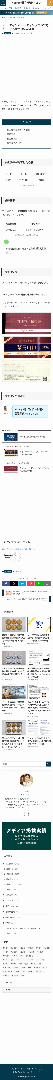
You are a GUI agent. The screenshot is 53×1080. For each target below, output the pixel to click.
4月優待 (17, 33)
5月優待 (38, 948)
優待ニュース (13, 884)
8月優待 (14, 952)
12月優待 (6, 956)
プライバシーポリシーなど (21, 1069)
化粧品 (33, 964)
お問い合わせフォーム (21, 1072)
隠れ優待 (12, 879)
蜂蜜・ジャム (20, 971)
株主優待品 (12, 138)
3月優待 (22, 948)
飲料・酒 (15, 975)
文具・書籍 (6, 968)
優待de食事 (12, 917)
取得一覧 (12, 869)
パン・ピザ (20, 960)
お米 (21, 956)
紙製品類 (37, 968)
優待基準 (11, 134)
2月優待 (14, 948)
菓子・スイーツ (8, 971)
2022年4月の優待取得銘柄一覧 (32, 437)
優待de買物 (12, 912)
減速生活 (11, 933)
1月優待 (5, 948)
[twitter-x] (24, 814)
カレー (38, 956)
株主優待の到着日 (15, 143)
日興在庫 (11, 895)
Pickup (14, 956)
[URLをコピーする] (47, 583)
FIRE (9, 923)
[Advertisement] (26, 64)
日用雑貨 (16, 968)
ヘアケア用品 (40, 960)
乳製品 (5, 964)
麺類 (22, 975)
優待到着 (7, 33)
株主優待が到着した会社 (18, 130)
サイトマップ (35, 1072)
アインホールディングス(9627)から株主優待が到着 (34, 453)
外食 (40, 964)
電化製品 (6, 975)
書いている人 (37, 1069)
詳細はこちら (41, 13)
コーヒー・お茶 (8, 960)
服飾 (23, 968)
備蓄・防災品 (23, 964)
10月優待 (31, 952)
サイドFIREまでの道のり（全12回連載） (23, 928)
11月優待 (40, 952)
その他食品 (29, 956)
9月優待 (22, 952)
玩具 (29, 968)
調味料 (30, 971)
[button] (6, 583)
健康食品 (13, 964)
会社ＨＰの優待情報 (26, 185)
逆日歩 (11, 889)
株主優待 (12, 864)
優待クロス (11, 906)
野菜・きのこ (40, 971)
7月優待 (5, 952)
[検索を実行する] (48, 764)
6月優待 (47, 948)
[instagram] (28, 814)
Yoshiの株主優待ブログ (26, 3)
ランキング (11, 900)
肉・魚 (45, 968)
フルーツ (30, 960)
